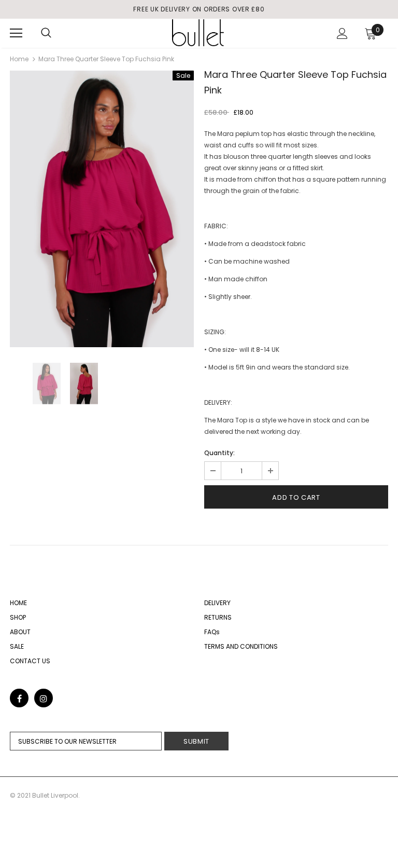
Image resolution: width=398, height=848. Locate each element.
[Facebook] (19, 698)
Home (19, 58)
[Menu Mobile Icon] (16, 33)
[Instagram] (43, 698)
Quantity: (219, 452)
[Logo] (198, 32)
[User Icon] (342, 33)
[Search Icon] (46, 33)
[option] (102, 209)
